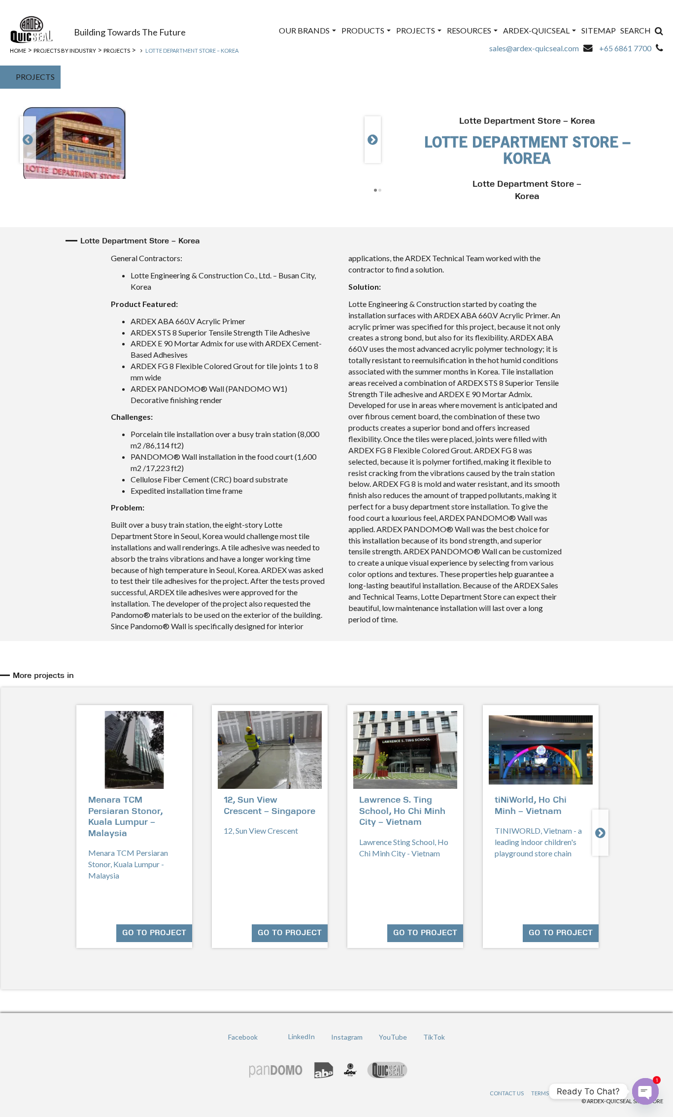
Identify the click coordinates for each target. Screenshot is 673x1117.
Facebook (243, 1037)
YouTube (393, 1037)
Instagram (347, 1037)
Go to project (154, 933)
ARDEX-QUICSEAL (537, 30)
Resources (470, 30)
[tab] (338, 676)
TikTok (434, 1037)
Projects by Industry (65, 50)
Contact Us (507, 1093)
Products (363, 30)
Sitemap (598, 30)
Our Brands (305, 30)
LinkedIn (301, 1037)
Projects (416, 30)
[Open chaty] (645, 1083)
